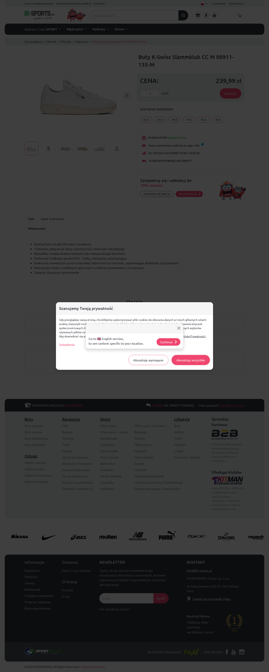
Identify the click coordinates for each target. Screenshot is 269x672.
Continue (166, 342)
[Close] (179, 328)
